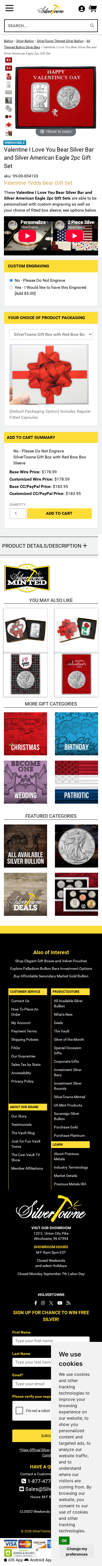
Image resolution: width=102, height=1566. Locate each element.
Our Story (19, 1116)
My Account (21, 1023)
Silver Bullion (25, 41)
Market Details (65, 1176)
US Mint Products (68, 1105)
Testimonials (21, 1124)
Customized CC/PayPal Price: (37, 493)
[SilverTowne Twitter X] (51, 1303)
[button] (93, 9)
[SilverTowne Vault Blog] (68, 1303)
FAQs (15, 1048)
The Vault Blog (23, 1133)
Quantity (17, 504)
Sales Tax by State (26, 1064)
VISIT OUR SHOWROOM (51, 1228)
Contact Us (20, 1001)
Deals (58, 1023)
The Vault (61, 1031)
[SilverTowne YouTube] (59, 1303)
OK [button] (64, 1540)
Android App (41, 1559)
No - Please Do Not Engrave (40, 280)
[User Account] (83, 9)
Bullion (8, 41)
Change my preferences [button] (77, 1551)
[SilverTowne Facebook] (35, 1303)
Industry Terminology (71, 1167)
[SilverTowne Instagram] (43, 1303)
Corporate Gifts (66, 1061)
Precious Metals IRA (70, 1184)
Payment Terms (24, 1031)
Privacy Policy (22, 1081)
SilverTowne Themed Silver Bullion (60, 41)
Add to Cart (59, 513)
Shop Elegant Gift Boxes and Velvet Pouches (51, 961)
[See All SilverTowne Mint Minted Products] (49, 578)
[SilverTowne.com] (51, 9)
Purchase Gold (66, 1127)
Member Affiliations (27, 1168)
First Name (21, 1332)
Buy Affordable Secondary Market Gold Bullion (51, 976)
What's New (63, 1014)
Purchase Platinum (69, 1135)
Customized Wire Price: (31, 479)
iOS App (15, 1559)
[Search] (92, 26)
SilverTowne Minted (69, 1097)
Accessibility (21, 1073)
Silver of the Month (69, 1039)
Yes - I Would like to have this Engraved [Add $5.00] (50, 290)
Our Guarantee (23, 1056)
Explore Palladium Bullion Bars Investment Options (51, 968)
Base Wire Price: (25, 471)
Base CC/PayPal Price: (30, 486)
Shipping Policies (24, 1039)
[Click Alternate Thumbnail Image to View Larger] (8, 60)
